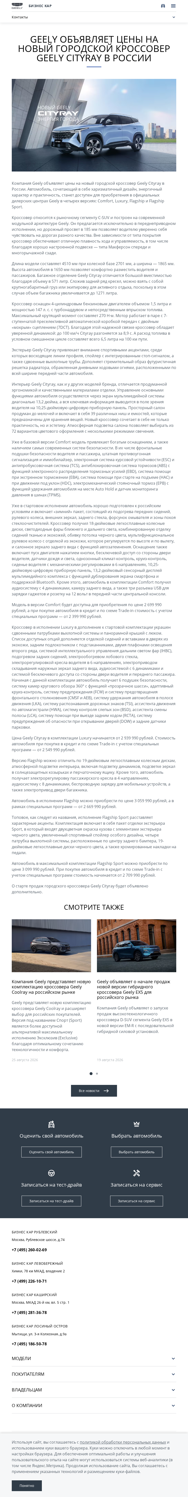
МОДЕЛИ (21, 1358)
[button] (91, 1073)
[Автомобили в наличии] (163, 5)
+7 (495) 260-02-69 (29, 1249)
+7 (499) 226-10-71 (29, 1281)
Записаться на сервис (136, 1201)
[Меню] (173, 6)
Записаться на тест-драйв (51, 1201)
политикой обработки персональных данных (123, 1442)
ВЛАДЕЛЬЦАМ (27, 1390)
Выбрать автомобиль (136, 1152)
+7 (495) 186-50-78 (29, 1344)
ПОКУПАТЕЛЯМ (28, 1374)
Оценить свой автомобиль (51, 1152)
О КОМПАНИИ (27, 1405)
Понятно (27, 1485)
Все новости (89, 1090)
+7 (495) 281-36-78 (29, 1312)
